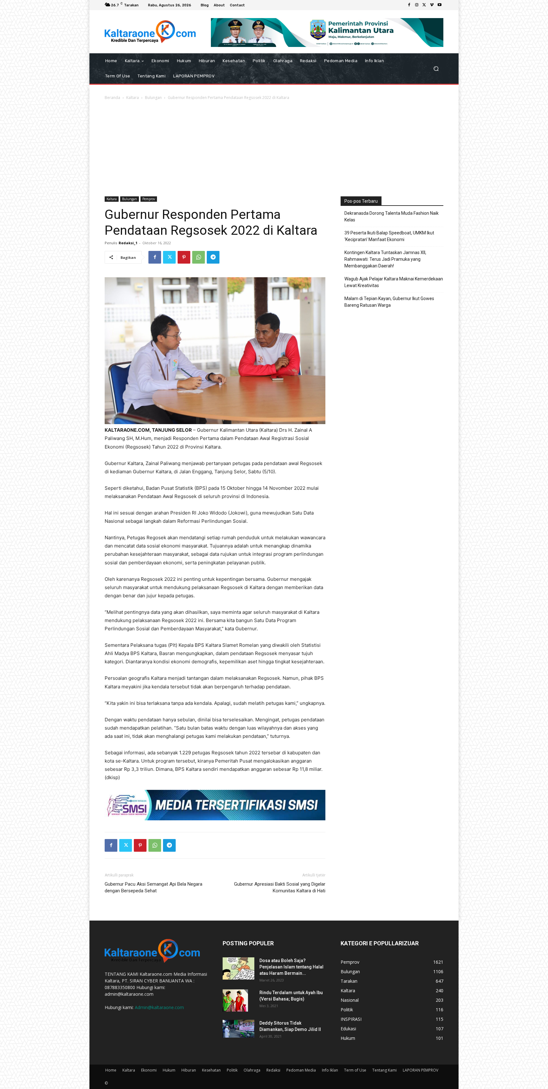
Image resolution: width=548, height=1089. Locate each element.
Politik (232, 1070)
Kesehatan (211, 1070)
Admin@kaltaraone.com (159, 1007)
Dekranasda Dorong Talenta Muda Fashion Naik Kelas (391, 216)
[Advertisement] (274, 148)
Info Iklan (330, 1070)
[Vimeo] (432, 5)
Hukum (169, 1070)
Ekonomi (149, 1070)
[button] (435, 68)
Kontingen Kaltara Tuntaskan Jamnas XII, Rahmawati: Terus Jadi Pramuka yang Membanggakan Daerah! (385, 259)
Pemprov (148, 199)
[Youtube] (439, 5)
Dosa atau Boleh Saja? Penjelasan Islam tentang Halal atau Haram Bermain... (291, 967)
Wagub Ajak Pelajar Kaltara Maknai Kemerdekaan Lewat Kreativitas (393, 282)
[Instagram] (417, 5)
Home (110, 1070)
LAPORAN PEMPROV (420, 1070)
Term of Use (355, 1070)
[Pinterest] (184, 257)
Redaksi (273, 1070)
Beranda (112, 97)
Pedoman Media (301, 1070)
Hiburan (188, 1070)
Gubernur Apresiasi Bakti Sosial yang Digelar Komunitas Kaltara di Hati (279, 887)
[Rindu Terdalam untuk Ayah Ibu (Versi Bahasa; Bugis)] (235, 1000)
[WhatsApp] (198, 257)
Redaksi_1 (128, 242)
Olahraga (252, 1070)
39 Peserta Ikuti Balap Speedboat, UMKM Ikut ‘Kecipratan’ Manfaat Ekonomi (389, 236)
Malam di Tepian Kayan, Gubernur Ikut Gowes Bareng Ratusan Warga (389, 302)
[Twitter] (424, 5)
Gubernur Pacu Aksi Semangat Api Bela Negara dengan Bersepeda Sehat (153, 887)
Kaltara (132, 97)
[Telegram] (213, 257)
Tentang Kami (384, 1070)
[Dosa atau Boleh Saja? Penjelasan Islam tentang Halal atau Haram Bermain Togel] (238, 968)
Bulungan (153, 97)
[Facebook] (409, 5)
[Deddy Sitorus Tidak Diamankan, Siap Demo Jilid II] (238, 1029)
